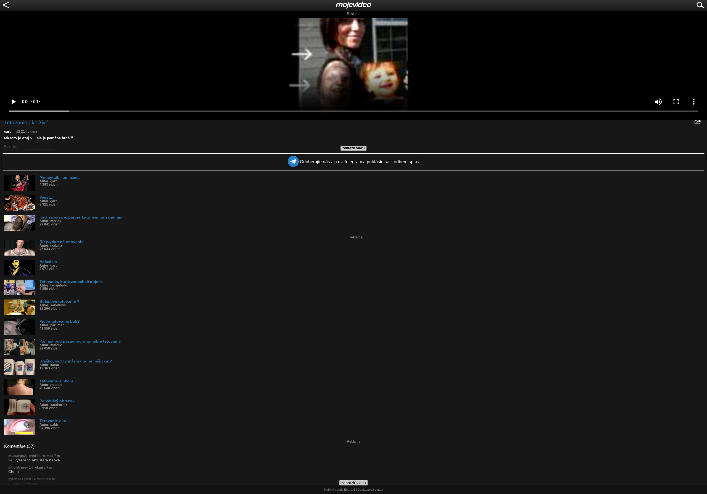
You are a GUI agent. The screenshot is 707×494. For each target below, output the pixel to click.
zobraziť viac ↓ (353, 148)
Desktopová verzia (370, 489)
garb (7, 131)
